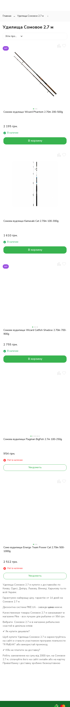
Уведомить (35, 467)
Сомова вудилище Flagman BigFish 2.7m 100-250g (32, 439)
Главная (7, 16)
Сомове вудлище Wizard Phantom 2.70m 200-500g (33, 112)
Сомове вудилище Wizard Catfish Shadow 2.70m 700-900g (34, 332)
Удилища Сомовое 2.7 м (30, 16)
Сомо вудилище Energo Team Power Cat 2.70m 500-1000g (34, 549)
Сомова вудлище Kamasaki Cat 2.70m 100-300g (31, 221)
